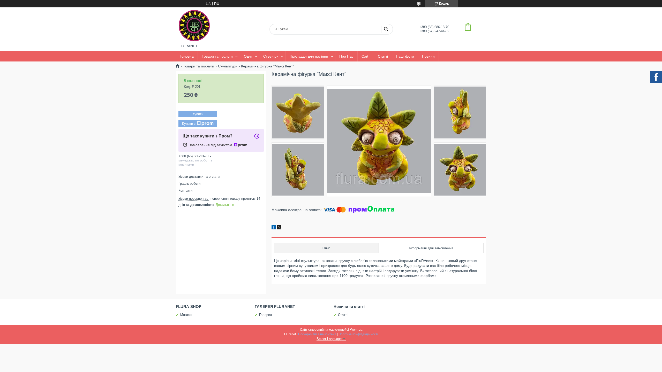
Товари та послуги (217, 56)
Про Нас (346, 56)
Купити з (188, 124)
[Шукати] (385, 29)
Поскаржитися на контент (317, 334)
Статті (383, 56)
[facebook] (274, 228)
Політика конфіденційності (358, 334)
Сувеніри (271, 56)
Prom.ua (356, 329)
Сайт (366, 56)
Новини (428, 56)
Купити (197, 114)
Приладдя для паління (309, 56)
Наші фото (405, 56)
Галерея (265, 315)
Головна (187, 56)
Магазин (186, 315)
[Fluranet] (194, 25)
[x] (279, 228)
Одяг (248, 56)
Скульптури (227, 66)
